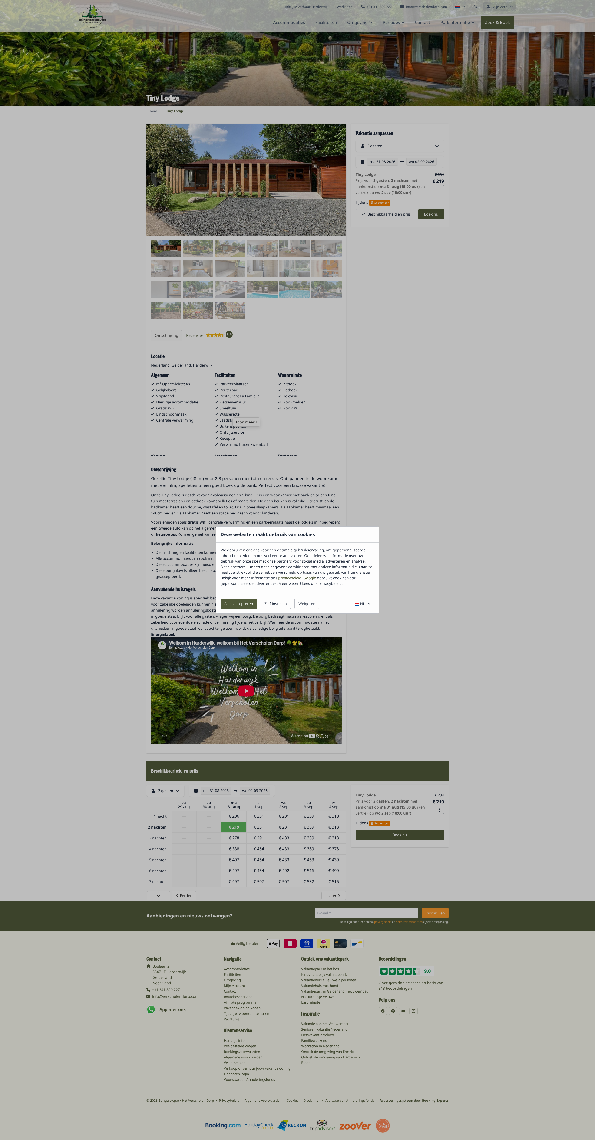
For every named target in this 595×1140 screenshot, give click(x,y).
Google (309, 577)
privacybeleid (289, 577)
